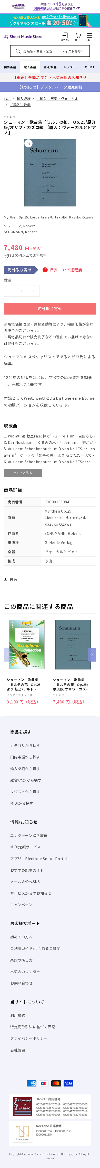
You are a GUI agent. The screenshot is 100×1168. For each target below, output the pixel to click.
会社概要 (17, 1050)
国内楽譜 (10, 67)
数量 (8, 280)
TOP (7, 98)
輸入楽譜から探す (25, 768)
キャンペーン (21, 904)
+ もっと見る (23, 473)
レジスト (70, 67)
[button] (89, 35)
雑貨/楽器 (50, 67)
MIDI (90, 67)
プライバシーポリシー (29, 1038)
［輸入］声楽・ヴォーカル (57, 98)
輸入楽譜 (30, 67)
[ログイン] (65, 35)
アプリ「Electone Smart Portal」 (40, 858)
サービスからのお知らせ (31, 893)
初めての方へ (21, 936)
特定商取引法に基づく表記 (32, 1026)
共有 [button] (13, 579)
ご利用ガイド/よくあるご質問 (35, 948)
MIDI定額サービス (25, 846)
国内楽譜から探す (25, 756)
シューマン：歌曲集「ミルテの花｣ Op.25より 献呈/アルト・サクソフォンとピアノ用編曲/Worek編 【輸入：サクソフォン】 (24, 684)
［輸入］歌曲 (20, 104)
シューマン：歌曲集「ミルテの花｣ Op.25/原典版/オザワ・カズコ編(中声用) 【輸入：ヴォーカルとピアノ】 (71, 684)
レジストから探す (25, 791)
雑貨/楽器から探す (26, 780)
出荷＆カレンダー (25, 971)
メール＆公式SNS (25, 881)
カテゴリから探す (25, 745)
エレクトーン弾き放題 (28, 835)
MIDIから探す (21, 803)
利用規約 (17, 1015)
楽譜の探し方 (21, 960)
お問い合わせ (21, 983)
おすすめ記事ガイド (27, 870)
